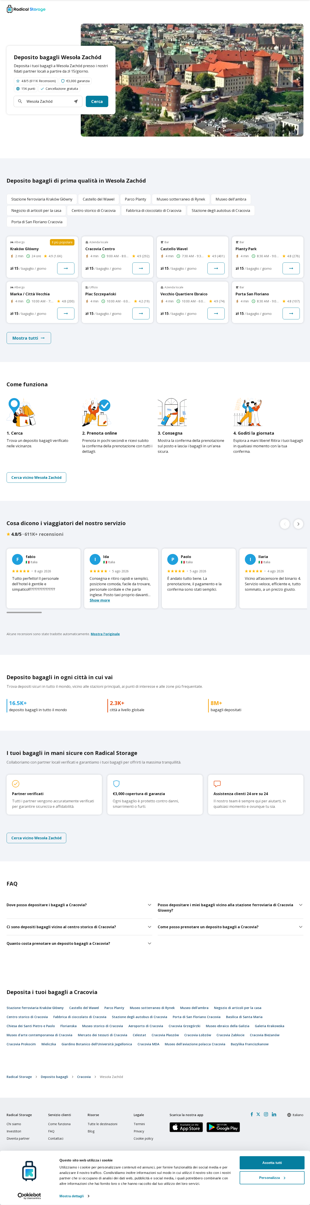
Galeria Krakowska (269, 1026)
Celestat (139, 1035)
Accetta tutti (272, 1163)
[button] (76, 101)
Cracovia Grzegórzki (184, 1026)
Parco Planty (114, 1008)
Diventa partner (18, 1138)
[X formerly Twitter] (258, 1114)
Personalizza (269, 1177)
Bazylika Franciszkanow (249, 1044)
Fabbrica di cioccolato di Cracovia (79, 1017)
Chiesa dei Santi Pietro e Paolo (31, 1026)
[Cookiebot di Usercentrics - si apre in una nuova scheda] (29, 1196)
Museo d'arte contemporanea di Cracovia (39, 1035)
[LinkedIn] (274, 1114)
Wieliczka (48, 1044)
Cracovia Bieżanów (264, 1035)
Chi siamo (14, 1124)
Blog (91, 1131)
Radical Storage (19, 1077)
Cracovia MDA (148, 1044)
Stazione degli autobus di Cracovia (139, 1017)
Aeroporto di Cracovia (145, 1026)
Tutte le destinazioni (102, 1124)
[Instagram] (266, 1114)
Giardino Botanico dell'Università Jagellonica (97, 1044)
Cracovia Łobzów (197, 1035)
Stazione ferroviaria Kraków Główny (35, 1008)
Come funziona (59, 1124)
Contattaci (55, 1138)
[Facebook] (252, 1114)
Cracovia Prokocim (21, 1044)
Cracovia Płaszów (165, 1035)
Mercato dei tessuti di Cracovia (102, 1035)
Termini (139, 1124)
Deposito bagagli (54, 1077)
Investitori (14, 1131)
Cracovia (84, 1077)
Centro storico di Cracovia (27, 1017)
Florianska (68, 1026)
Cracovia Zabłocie (230, 1035)
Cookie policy (143, 1138)
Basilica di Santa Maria (244, 1017)
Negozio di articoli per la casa (237, 1008)
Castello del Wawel (84, 1008)
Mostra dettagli (71, 1196)
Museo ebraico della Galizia (227, 1026)
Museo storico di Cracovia (102, 1026)
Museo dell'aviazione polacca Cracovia (195, 1044)
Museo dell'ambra (194, 1008)
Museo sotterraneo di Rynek (152, 1008)
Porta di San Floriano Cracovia (197, 1017)
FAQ (51, 1131)
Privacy (139, 1131)
